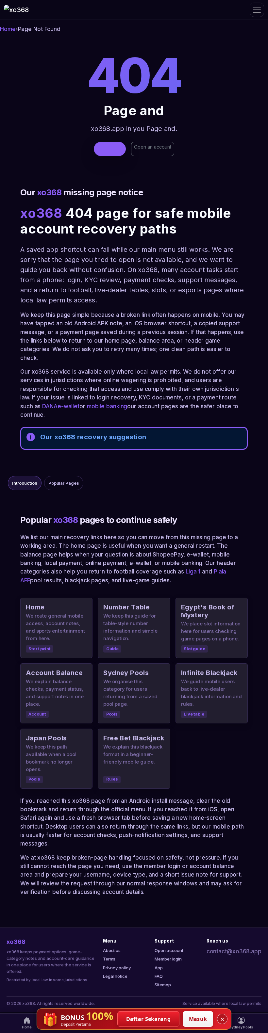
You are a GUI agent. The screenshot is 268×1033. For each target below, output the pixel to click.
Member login (168, 958)
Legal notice (115, 976)
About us (112, 950)
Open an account (152, 147)
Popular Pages (63, 483)
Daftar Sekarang (148, 1019)
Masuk (198, 1019)
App (159, 967)
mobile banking (107, 406)
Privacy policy (117, 967)
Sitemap (163, 984)
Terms (109, 958)
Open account (169, 950)
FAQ (159, 976)
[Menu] (257, 10)
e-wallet (68, 406)
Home (8, 29)
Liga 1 (193, 571)
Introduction (24, 483)
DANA (50, 406)
